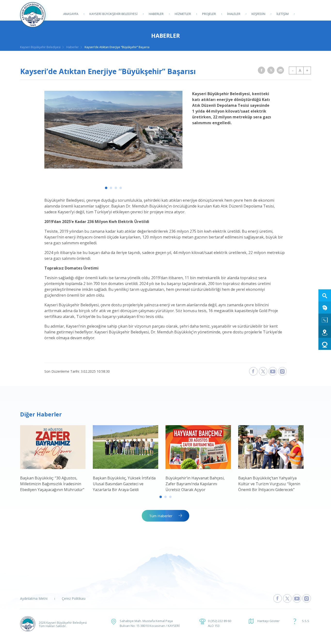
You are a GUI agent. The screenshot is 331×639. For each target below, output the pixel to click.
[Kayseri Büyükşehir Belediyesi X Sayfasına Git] (287, 598)
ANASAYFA (70, 14)
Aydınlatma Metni (33, 598)
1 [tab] (106, 188)
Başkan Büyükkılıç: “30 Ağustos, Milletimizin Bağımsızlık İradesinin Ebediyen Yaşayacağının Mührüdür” (52, 483)
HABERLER (156, 14)
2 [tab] (111, 188)
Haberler (72, 47)
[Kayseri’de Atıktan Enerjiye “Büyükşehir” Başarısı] (113, 167)
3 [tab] (116, 188)
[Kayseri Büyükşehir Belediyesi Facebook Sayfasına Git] (277, 598)
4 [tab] (120, 188)
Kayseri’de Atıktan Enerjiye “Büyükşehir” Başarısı (117, 47)
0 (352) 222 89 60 (219, 621)
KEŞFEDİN (258, 14)
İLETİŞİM (282, 14)
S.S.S (305, 621)
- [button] (292, 70)
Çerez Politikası (74, 598)
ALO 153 (214, 626)
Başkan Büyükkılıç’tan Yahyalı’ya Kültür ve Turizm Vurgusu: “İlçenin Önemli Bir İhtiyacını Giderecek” (269, 483)
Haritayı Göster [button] (268, 621)
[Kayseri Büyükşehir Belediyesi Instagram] (282, 371)
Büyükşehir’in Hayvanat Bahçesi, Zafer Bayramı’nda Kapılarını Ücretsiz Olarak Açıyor (195, 483)
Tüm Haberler (161, 515)
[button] (261, 70)
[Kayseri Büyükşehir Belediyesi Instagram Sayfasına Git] (306, 598)
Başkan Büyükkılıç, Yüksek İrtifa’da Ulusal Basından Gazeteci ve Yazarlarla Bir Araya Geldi (124, 483)
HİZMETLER (183, 14)
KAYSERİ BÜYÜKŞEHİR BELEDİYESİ (113, 14)
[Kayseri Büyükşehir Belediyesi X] (263, 371)
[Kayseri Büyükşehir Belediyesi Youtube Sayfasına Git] (297, 598)
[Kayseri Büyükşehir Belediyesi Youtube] (272, 371)
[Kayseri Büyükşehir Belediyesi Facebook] (253, 371)
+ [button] (307, 70)
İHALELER (233, 14)
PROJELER (209, 14)
